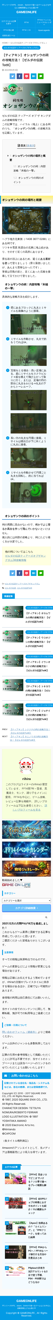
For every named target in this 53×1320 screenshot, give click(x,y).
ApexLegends (44, 30)
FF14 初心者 (9, 30)
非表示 (30, 145)
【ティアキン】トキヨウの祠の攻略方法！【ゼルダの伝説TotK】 (37, 690)
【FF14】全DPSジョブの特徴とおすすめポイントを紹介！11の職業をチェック (37, 1205)
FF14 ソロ (26, 30)
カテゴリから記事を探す (8, 22)
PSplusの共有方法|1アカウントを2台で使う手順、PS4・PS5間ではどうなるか (37, 1274)
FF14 (26, 22)
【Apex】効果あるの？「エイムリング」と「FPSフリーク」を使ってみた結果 (38, 1230)
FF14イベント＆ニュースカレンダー (44, 22)
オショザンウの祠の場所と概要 (28, 157)
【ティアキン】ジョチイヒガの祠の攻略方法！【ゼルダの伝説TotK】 (37, 715)
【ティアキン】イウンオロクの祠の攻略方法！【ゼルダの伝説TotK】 (37, 666)
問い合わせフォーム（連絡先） (20, 1031)
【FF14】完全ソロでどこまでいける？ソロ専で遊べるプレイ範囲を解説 (37, 1181)
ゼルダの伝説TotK (24, 588)
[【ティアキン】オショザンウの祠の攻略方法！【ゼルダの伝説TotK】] (33, 76)
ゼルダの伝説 (10, 588)
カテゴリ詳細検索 (25, 907)
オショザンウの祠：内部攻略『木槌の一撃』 (29, 168)
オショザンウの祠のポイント (28, 180)
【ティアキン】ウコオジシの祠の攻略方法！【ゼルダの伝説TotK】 (37, 641)
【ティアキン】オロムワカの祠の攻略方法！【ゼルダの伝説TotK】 (37, 617)
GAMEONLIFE (26, 12)
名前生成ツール (8, 35)
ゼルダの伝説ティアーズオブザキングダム (22, 584)
